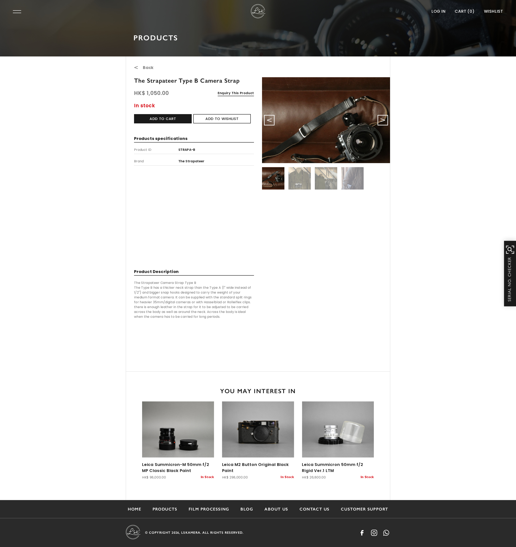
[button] (383, 120)
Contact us (315, 509)
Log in (439, 11)
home (134, 509)
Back (148, 67)
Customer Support (364, 509)
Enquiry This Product (236, 93)
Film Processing (209, 509)
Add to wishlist (222, 118)
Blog (246, 509)
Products (165, 509)
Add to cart (163, 118)
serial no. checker (510, 279)
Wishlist (493, 11)
